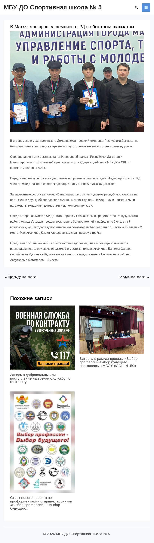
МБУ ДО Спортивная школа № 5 (53, 7)
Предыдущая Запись (20, 277)
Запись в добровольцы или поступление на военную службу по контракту (40, 378)
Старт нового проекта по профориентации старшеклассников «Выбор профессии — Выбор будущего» (41, 503)
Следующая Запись (134, 277)
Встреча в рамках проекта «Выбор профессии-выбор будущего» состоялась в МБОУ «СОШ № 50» (108, 362)
